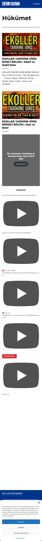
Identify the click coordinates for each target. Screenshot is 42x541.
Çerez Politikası (19, 538)
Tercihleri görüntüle (21, 533)
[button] (39, 503)
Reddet (21, 527)
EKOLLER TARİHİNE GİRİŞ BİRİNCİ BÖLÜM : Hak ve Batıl (19, 124)
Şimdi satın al (21, 164)
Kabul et (21, 522)
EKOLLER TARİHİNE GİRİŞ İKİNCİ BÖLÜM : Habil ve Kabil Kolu (19, 61)
